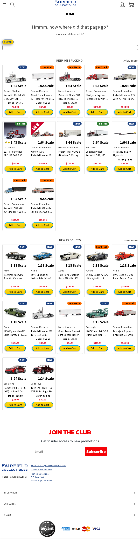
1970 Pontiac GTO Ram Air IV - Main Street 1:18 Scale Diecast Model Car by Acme (15, 276)
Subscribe (96, 451)
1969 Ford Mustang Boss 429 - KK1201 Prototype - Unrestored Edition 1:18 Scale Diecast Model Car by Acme (69, 276)
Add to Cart (15, 112)
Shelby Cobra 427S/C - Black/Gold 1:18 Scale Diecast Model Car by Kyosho (97, 276)
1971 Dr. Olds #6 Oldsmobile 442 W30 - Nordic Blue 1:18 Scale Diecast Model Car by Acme (42, 276)
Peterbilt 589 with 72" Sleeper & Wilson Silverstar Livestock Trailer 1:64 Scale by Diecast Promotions (15, 210)
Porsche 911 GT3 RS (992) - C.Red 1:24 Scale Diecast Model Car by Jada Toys (15, 389)
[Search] (12, 4)
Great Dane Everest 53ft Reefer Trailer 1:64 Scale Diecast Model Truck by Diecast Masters (42, 97)
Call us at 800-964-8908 (41, 469)
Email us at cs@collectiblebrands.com (48, 465)
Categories (10, 503)
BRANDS (7, 515)
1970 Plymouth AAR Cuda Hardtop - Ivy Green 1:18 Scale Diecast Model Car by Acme (15, 333)
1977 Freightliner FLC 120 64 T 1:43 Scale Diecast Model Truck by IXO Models (15, 153)
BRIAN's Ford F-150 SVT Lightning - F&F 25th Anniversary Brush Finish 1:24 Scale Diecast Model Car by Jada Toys (42, 389)
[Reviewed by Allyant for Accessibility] (47, 528)
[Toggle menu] (3, 4)
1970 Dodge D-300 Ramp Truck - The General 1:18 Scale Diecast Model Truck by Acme (124, 276)
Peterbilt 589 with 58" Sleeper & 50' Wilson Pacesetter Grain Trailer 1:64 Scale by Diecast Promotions (41, 210)
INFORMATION (10, 492)
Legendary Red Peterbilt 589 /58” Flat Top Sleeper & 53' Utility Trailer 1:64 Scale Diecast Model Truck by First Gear (97, 153)
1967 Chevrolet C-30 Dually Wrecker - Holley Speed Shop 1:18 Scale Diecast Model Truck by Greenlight (97, 333)
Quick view (15, 74)
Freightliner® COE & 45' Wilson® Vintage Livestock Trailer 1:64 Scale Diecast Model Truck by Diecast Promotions (70, 153)
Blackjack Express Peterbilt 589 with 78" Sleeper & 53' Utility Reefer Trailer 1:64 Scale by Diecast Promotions (97, 97)
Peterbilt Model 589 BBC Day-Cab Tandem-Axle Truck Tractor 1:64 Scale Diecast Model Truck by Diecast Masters (15, 97)
